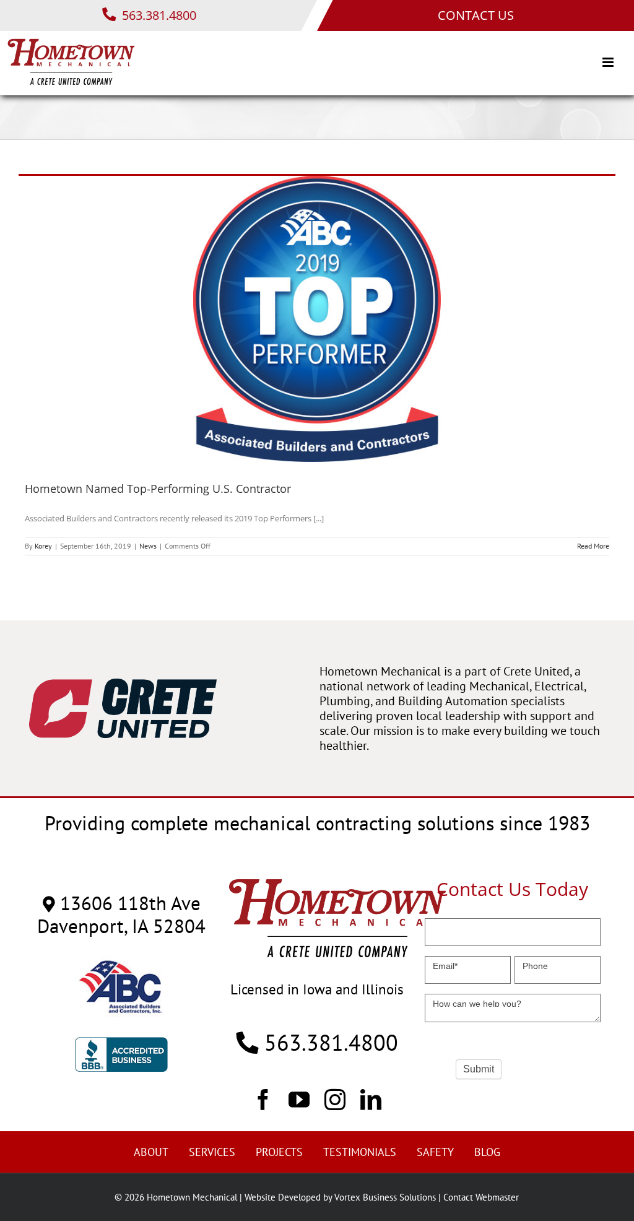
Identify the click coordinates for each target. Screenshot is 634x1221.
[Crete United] (123, 684)
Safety (435, 1152)
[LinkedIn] (370, 1099)
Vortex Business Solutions (385, 1197)
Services (212, 1152)
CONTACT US (476, 15)
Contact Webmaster (481, 1197)
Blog (487, 1152)
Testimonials (359, 1152)
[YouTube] (299, 1099)
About (151, 1152)
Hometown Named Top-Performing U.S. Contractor (158, 488)
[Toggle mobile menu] (608, 62)
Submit (478, 1069)
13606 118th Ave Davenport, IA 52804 (121, 914)
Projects (279, 1152)
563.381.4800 (157, 15)
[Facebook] (263, 1099)
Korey (43, 545)
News (148, 545)
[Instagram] (335, 1099)
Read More (593, 545)
